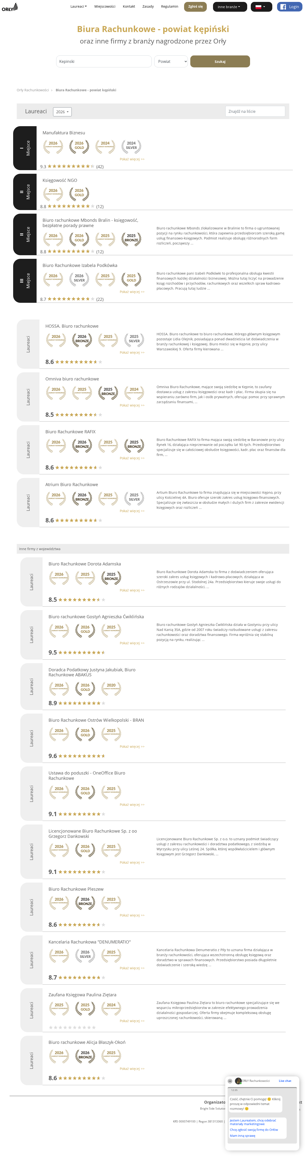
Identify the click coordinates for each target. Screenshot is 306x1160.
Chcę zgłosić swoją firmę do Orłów (254, 1130)
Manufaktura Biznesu (64, 133)
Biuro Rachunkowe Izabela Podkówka (80, 265)
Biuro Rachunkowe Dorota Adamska (85, 564)
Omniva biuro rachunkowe (72, 379)
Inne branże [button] (227, 7)
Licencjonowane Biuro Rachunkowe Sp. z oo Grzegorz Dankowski (93, 833)
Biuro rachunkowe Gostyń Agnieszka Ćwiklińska (96, 616)
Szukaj (220, 61)
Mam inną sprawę (242, 1135)
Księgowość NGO (60, 180)
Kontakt (129, 6)
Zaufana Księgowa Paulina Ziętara (82, 994)
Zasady (148, 6)
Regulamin (169, 6)
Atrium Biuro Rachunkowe (71, 484)
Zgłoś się (195, 6)
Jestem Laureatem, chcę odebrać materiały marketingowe (253, 1122)
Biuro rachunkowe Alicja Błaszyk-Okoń (87, 1042)
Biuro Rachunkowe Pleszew (76, 889)
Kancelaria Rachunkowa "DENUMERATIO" (90, 942)
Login (293, 6)
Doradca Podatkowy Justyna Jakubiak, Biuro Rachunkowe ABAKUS (92, 672)
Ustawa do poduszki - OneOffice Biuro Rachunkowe (87, 775)
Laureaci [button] (77, 6)
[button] (261, 7)
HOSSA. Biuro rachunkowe (71, 326)
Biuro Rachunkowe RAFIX (70, 431)
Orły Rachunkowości (33, 90)
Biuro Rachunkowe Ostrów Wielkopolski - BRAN (96, 720)
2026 (61, 111)
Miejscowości (104, 6)
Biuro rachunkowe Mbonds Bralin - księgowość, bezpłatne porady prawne (90, 222)
